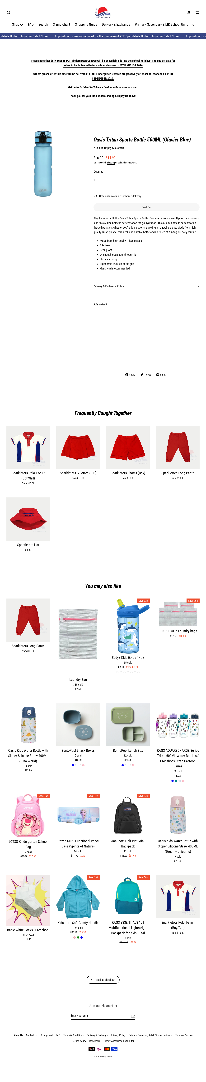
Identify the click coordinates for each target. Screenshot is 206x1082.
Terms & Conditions (73, 1035)
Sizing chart (47, 1035)
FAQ (31, 24)
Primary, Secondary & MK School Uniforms (164, 24)
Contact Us (31, 1035)
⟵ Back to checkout (103, 979)
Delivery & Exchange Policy (109, 286)
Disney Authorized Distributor (119, 1041)
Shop (16, 24)
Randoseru (94, 1041)
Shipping (111, 162)
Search (43, 24)
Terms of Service (184, 1035)
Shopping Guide (86, 24)
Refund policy (79, 1041)
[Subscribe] (132, 1016)
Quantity (98, 171)
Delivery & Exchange (116, 24)
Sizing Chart (61, 24)
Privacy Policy (118, 1035)
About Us (18, 1035)
